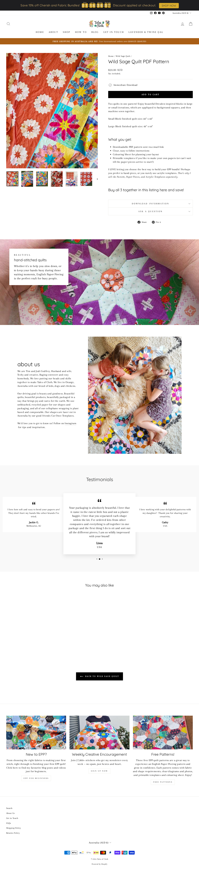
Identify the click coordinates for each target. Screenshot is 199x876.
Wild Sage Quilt (123, 56)
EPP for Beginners (36, 778)
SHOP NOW (169, 5)
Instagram (70, 423)
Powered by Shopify (99, 864)
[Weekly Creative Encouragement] (99, 732)
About (53, 32)
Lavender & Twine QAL (146, 32)
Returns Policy (13, 833)
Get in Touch (12, 818)
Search (9, 808)
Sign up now (99, 771)
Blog (95, 32)
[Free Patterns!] (163, 732)
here (163, 190)
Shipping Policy (13, 828)
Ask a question (150, 211)
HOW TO (81, 32)
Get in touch (113, 32)
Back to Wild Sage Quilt (101, 676)
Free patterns (162, 782)
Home (40, 32)
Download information (150, 203)
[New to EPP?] (36, 732)
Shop (66, 32)
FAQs (8, 823)
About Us (10, 813)
